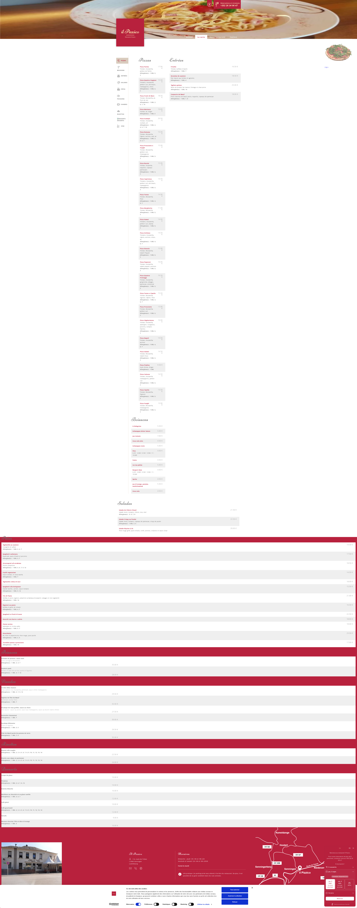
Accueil (189, 37)
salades (124, 82)
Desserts (120, 120)
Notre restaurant (217, 37)
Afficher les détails (203, 904)
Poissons (120, 99)
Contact (233, 37)
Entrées (124, 76)
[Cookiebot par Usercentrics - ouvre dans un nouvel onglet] (114, 904)
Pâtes (123, 89)
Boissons (120, 70)
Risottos (120, 114)
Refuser (234, 902)
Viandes (124, 104)
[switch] (156, 904)
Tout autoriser (234, 890)
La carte (201, 37)
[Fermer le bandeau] (252, 887)
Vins (122, 126)
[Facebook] (209, 3)
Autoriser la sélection (235, 896)
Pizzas (123, 60)
